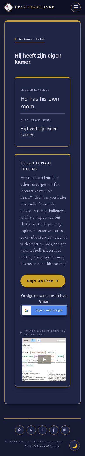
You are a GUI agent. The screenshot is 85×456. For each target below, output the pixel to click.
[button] (44, 359)
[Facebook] (53, 430)
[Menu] (76, 7)
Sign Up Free (40, 280)
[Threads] (42, 430)
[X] (31, 430)
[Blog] (19, 430)
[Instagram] (65, 430)
